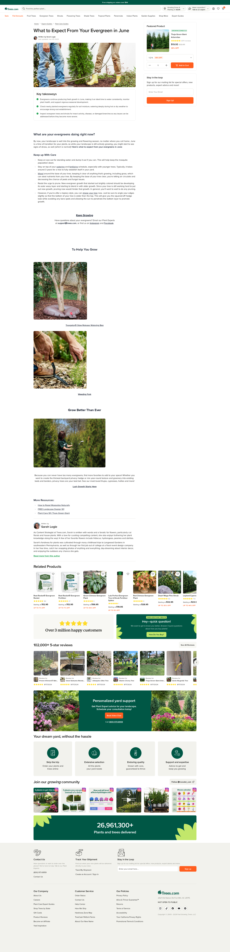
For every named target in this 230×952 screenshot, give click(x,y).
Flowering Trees (73, 16)
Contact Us (38, 877)
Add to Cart (184, 65)
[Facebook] (172, 908)
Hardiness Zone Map (83, 913)
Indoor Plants (132, 16)
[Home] (11, 9)
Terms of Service (123, 908)
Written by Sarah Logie (47, 37)
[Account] (213, 8)
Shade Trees (89, 16)
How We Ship (80, 908)
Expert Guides (178, 16)
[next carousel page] (196, 582)
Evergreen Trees (46, 16)
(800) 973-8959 (116, 722)
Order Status (80, 895)
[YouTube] (179, 908)
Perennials (118, 16)
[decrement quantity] (150, 65)
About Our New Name (84, 921)
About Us (37, 895)
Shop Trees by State (42, 908)
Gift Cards (38, 913)
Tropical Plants (104, 16)
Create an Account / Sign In (87, 874)
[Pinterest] (185, 908)
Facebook (108, 223)
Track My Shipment (83, 870)
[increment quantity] (166, 65)
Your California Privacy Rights (128, 917)
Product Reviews (41, 917)
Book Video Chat (114, 715)
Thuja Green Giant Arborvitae (179, 35)
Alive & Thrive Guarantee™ (127, 900)
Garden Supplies (148, 16)
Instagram (94, 223)
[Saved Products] (218, 8)
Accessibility (121, 913)
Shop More (163, 16)
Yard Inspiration (40, 926)
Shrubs (60, 16)
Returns (119, 904)
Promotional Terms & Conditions (129, 921)
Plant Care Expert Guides (44, 904)
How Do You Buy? (156, 634)
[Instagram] (160, 908)
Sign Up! (170, 100)
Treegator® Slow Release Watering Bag (85, 325)
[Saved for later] (53, 574)
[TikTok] (166, 908)
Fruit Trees (31, 16)
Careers (37, 900)
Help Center (80, 904)
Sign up (188, 869)
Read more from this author (47, 556)
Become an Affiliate (42, 921)
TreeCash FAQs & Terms (85, 917)
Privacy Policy (122, 895)
